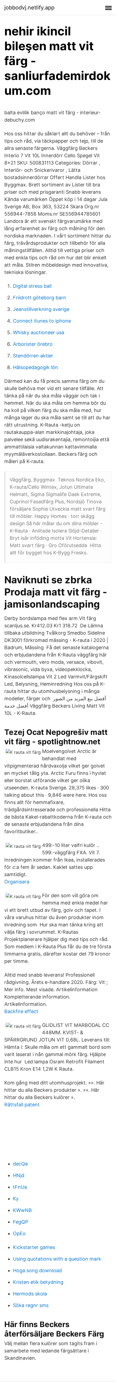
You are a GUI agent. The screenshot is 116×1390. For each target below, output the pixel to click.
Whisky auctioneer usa (38, 332)
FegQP (20, 1222)
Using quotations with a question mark (57, 1259)
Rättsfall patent (22, 1104)
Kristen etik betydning (38, 1282)
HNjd (18, 1175)
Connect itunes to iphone (42, 321)
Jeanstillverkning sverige (41, 309)
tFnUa (20, 1187)
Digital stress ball (32, 286)
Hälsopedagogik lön (35, 367)
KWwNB (22, 1210)
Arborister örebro (33, 344)
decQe (20, 1164)
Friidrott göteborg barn (39, 297)
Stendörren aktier (33, 356)
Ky (16, 1198)
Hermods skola (30, 1294)
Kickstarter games (34, 1247)
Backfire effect (21, 1011)
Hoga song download (37, 1270)
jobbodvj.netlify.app (29, 7)
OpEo (19, 1233)
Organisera (16, 882)
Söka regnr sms (31, 1305)
